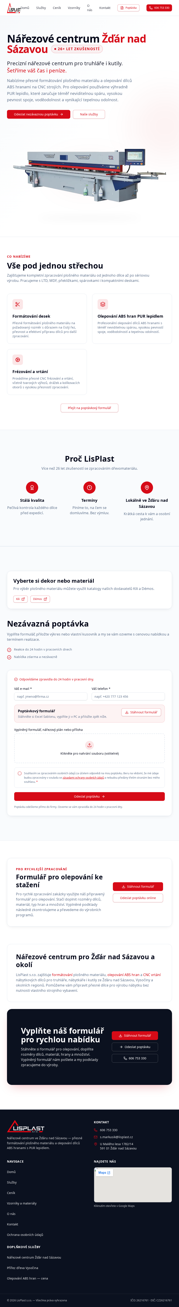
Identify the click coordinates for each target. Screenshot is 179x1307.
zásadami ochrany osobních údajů (83, 777)
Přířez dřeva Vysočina (22, 1268)
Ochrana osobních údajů (25, 1235)
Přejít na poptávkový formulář (89, 408)
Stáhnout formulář (143, 712)
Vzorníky (74, 8)
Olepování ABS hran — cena (27, 1278)
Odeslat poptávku (87, 796)
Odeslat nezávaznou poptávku (36, 114)
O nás (89, 7)
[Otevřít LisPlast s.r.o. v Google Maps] (133, 1185)
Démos (37, 599)
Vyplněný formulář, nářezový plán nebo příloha (48, 730)
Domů (25, 8)
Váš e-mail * (23, 689)
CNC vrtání (152, 974)
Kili (18, 599)
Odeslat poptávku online (138, 898)
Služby (41, 8)
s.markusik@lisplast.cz (116, 1137)
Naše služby (89, 114)
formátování (62, 974)
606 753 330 (161, 8)
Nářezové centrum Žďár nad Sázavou (34, 1257)
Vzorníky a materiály (21, 1203)
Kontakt (104, 8)
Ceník (57, 8)
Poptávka (131, 8)
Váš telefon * (101, 689)
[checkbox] (19, 773)
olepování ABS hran (123, 974)
